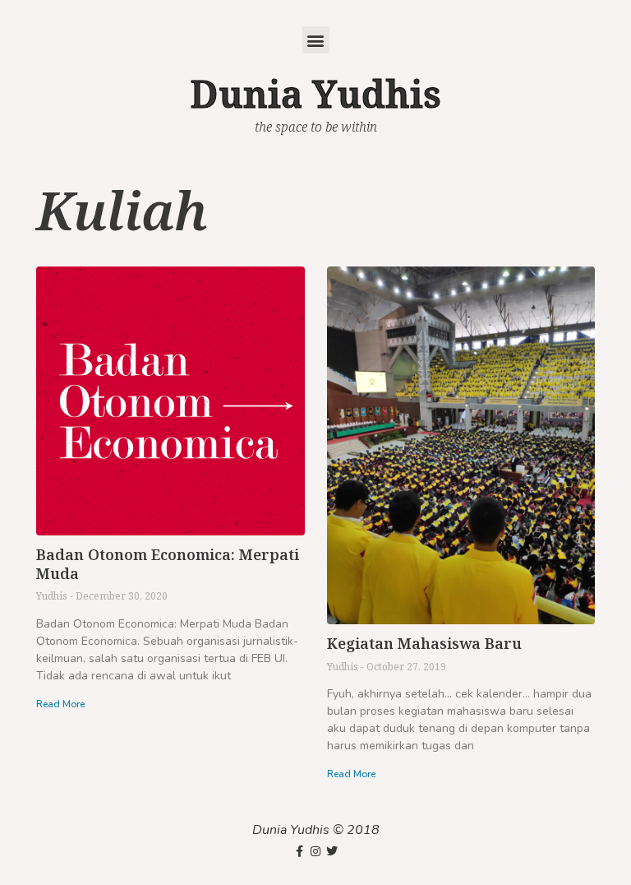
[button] (315, 39)
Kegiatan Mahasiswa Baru (424, 643)
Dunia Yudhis (316, 93)
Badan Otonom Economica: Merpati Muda (167, 563)
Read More (60, 704)
